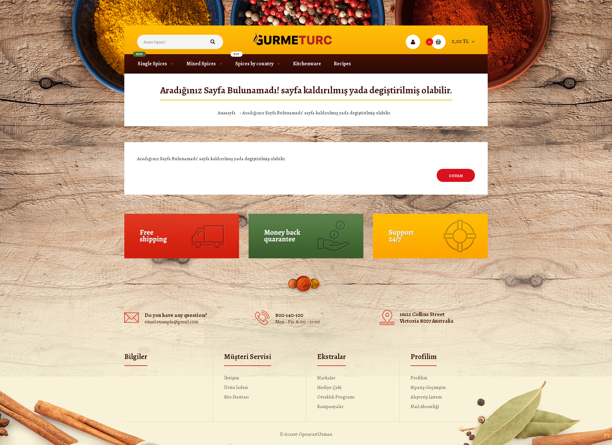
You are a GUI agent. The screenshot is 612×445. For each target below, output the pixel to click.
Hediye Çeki (329, 387)
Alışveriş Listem (426, 397)
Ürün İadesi (236, 387)
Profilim (419, 378)
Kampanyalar (330, 406)
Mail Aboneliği (425, 406)
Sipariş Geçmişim (428, 387)
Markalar (326, 378)
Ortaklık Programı (336, 397)
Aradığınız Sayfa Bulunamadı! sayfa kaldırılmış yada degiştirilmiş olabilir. (316, 113)
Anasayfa (227, 113)
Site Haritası (236, 397)
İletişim (231, 378)
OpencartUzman (315, 434)
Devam (456, 175)
